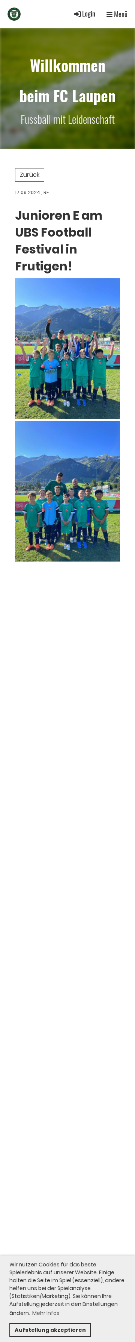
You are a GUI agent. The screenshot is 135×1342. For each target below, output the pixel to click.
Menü (120, 14)
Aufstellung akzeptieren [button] (50, 1330)
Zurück (29, 174)
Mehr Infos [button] (46, 1313)
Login (88, 13)
